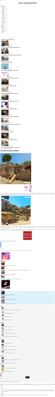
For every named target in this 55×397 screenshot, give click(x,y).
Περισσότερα (2, 26)
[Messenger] (27, 244)
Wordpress (12, 381)
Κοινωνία (7, 148)
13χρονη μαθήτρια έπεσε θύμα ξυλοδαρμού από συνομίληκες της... (10, 147)
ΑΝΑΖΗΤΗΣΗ (2, 378)
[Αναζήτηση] (6, 379)
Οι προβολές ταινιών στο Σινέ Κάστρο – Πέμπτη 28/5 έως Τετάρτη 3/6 (8, 265)
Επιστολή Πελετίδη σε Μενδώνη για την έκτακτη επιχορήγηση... (10, 116)
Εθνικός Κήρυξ (4, 27)
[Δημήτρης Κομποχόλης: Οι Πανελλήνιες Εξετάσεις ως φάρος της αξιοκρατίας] (3, 312)
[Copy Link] (27, 246)
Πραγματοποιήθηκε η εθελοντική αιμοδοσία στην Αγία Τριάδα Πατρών (8, 274)
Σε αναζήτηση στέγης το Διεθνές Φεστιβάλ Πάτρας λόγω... (9, 139)
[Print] (27, 247)
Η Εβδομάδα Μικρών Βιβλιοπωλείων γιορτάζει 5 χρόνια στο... (10, 93)
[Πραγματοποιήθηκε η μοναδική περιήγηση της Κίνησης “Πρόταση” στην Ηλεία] (3, 345)
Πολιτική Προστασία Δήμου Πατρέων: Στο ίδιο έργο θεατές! (6, 316)
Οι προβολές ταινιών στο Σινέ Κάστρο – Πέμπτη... (8, 39)
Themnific (17, 381)
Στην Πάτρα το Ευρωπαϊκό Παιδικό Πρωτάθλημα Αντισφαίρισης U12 (7, 371)
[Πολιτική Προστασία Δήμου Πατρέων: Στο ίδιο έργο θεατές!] (3, 315)
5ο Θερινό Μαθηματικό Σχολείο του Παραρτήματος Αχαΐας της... (10, 101)
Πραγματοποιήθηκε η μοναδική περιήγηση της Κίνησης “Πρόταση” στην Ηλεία (8, 346)
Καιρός (3, 28)
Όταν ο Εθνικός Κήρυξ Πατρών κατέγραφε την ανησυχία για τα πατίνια (8, 299)
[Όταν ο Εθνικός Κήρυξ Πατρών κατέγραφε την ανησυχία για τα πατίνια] (3, 298)
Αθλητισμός (3, 10)
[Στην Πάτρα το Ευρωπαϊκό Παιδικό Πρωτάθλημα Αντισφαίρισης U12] (3, 370)
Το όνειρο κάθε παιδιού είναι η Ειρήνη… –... (7, 62)
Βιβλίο (3, 16)
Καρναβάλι (3, 17)
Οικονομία (3, 9)
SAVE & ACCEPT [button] (2, 395)
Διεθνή (3, 11)
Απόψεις (2, 22)
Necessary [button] (2, 392)
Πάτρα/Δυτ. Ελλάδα (9, 148)
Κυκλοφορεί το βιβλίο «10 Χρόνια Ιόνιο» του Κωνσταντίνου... (9, 70)
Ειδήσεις (5, 148)
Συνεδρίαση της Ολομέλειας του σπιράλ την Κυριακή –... (9, 85)
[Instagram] (27, 375)
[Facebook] (27, 242)
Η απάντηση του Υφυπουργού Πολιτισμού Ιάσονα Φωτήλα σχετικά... (10, 47)
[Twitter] (27, 243)
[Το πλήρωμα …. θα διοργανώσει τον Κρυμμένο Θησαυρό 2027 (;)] (3, 342)
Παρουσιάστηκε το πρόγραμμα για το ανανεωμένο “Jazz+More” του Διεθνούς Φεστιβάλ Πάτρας (9, 336)
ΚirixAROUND (2, 18)
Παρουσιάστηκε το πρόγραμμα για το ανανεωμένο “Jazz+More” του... (11, 124)
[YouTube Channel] (27, 376)
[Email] (27, 245)
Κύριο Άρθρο (4, 23)
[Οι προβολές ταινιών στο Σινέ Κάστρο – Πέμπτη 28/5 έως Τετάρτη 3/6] (3, 325)
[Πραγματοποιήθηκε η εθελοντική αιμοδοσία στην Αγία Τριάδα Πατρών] (3, 273)
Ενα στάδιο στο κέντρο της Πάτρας (9, 150)
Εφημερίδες (3, 29)
